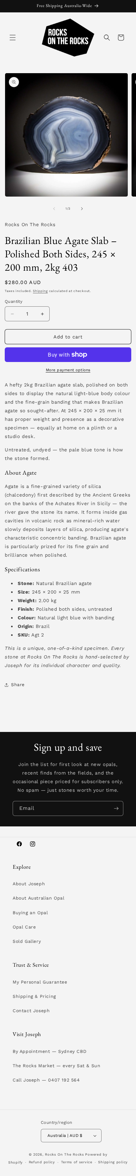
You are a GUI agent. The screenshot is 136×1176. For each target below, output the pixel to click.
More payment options (68, 370)
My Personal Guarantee (40, 982)
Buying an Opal (30, 912)
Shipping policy (113, 1162)
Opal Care (24, 926)
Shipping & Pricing (34, 996)
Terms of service (76, 1162)
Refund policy (42, 1162)
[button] (13, 38)
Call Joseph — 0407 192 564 (46, 1079)
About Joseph (29, 883)
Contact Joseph (31, 1010)
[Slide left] (54, 209)
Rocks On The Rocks (64, 1154)
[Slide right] (82, 209)
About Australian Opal (39, 898)
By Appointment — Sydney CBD (49, 1051)
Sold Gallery (27, 941)
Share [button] (18, 684)
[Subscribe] (116, 808)
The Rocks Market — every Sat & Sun (56, 1065)
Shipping (40, 291)
